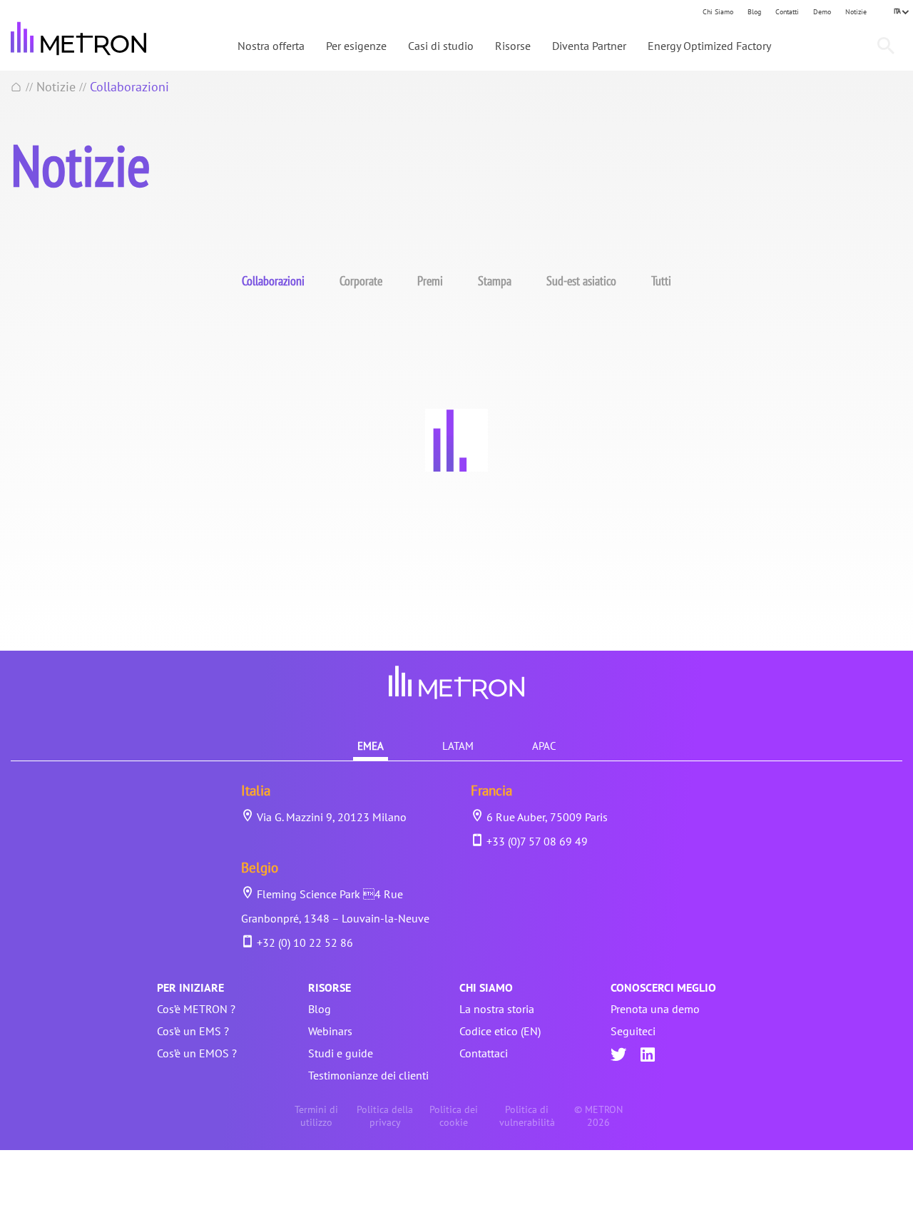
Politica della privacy (385, 1116)
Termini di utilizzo (316, 1116)
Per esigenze (356, 46)
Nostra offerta (271, 46)
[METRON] (78, 38)
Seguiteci (633, 1031)
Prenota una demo (655, 1009)
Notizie (856, 11)
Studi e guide (340, 1053)
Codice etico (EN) (500, 1031)
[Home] (16, 86)
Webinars (330, 1031)
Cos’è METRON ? (196, 1009)
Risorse (513, 46)
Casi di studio (441, 46)
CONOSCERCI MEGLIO (663, 987)
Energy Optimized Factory (709, 46)
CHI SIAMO (486, 987)
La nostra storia (496, 1009)
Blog (754, 11)
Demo (822, 11)
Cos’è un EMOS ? (197, 1053)
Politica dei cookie (453, 1116)
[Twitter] (618, 1056)
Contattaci (483, 1053)
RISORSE (329, 987)
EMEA (370, 746)
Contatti (787, 11)
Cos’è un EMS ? (193, 1031)
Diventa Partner (589, 46)
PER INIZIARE (190, 987)
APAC (544, 746)
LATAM (458, 746)
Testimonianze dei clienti (368, 1075)
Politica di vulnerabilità (527, 1116)
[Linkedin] (648, 1056)
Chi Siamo (718, 11)
